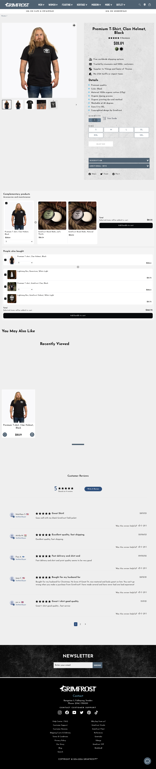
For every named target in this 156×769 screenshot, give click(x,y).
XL (141, 130)
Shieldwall (98, 748)
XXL (96, 135)
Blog (60, 748)
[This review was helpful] (139, 525)
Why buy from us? (98, 721)
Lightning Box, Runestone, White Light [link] (32, 271)
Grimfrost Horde (98, 725)
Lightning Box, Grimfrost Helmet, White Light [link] (35, 295)
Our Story (60, 744)
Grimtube (98, 737)
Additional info (98, 166)
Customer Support (60, 725)
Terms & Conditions (60, 737)
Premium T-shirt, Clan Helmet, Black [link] (17, 233)
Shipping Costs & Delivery (60, 733)
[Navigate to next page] (85, 624)
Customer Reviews (60, 729)
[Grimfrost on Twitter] (81, 712)
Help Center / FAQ (60, 721)
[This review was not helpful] (144, 525)
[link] (19, 216)
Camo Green (117, 49)
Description (96, 160)
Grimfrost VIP (98, 744)
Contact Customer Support (78, 707)
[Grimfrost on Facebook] (67, 712)
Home (3, 16)
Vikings (98, 740)
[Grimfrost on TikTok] (96, 712)
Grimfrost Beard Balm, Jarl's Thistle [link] (49, 233)
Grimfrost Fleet (98, 729)
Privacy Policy (60, 740)
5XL (141, 135)
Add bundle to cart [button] (126, 225)
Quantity (95, 116)
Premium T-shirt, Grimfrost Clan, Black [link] (32, 283)
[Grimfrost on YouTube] (74, 712)
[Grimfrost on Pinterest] (89, 712)
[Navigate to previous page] (70, 624)
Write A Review (93, 489)
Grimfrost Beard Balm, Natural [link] (80, 232)
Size (91, 126)
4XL (126, 135)
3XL (111, 135)
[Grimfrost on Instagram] (60, 712)
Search (60, 752)
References (98, 733)
